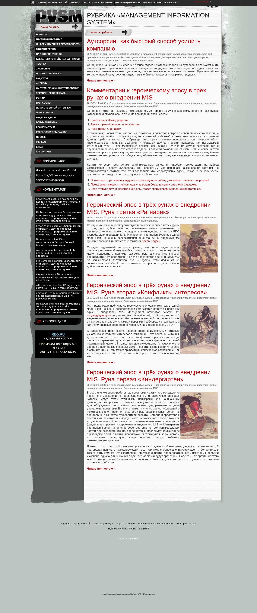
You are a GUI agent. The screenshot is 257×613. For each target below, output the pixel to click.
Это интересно (46, 49)
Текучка (41, 64)
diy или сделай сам (49, 73)
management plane (198, 57)
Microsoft (107, 3)
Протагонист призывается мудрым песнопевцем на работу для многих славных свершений (150, 180)
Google (85, 3)
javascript (43, 68)
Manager (114, 60)
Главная (41, 3)
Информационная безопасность (135, 3)
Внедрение (160, 103)
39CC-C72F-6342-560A (50, 180)
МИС (155, 106)
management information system (143, 57)
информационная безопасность (58, 44)
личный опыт (174, 103)
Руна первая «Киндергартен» (109, 120)
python (41, 98)
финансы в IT (145, 60)
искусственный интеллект (53, 107)
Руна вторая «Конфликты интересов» (115, 124)
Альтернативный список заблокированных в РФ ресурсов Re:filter (57, 296)
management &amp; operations (175, 54)
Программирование (49, 39)
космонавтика (46, 127)
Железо (41, 142)
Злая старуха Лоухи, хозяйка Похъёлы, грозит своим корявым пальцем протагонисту (146, 188)
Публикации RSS (117, 528)
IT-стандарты (134, 54)
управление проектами (51, 93)
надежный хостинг (58, 336)
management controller (112, 57)
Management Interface (174, 57)
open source (44, 112)
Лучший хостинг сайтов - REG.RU (56, 170)
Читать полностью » (101, 80)
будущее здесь (46, 117)
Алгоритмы (43, 151)
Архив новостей (57, 3)
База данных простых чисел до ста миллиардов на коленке (57, 277)
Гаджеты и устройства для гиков (58, 59)
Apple (95, 3)
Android (74, 3)
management (150, 54)
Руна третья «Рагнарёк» (106, 128)
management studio (97, 60)
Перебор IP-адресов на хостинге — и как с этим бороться (58, 286)
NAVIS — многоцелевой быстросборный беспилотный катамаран (55, 242)
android (41, 83)
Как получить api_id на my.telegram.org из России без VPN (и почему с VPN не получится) (58, 203)
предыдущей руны (99, 315)
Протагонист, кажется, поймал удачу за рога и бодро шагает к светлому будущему (144, 184)
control (122, 54)
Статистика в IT (128, 60)
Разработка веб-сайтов (51, 132)
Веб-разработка (46, 122)
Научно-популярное (49, 54)
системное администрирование (57, 88)
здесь (146, 241)
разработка (43, 103)
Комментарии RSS (139, 528)
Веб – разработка (167, 3)
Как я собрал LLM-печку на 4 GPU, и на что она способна (56, 253)
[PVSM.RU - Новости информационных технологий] (58, 18)
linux (39, 147)
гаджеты (42, 78)
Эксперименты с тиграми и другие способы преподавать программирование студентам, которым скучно (58, 216)
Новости (42, 34)
